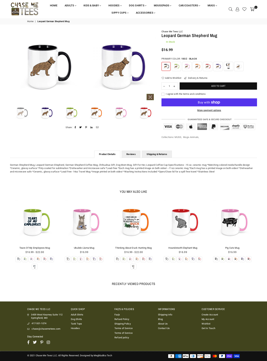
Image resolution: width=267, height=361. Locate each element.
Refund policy (121, 337)
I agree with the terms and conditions (185, 94)
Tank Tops (76, 323)
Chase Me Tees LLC (172, 31)
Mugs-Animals (191, 137)
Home (30, 21)
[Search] (230, 9)
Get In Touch (208, 328)
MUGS (212, 5)
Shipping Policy (122, 323)
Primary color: (179, 58)
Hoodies (75, 328)
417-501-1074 (39, 323)
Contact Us (164, 328)
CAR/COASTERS (189, 5)
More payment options (209, 110)
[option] (46, 66)
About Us (163, 323)
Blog (160, 319)
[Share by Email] (97, 127)
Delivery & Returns (197, 78)
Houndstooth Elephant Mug (133, 247)
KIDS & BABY (92, 5)
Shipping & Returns (157, 154)
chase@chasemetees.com (46, 328)
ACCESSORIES (145, 12)
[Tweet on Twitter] (80, 127)
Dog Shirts (76, 319)
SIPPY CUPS (119, 12)
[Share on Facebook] (75, 127)
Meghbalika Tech (103, 355)
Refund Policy (121, 319)
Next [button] (153, 66)
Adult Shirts (77, 314)
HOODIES (114, 5)
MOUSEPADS (162, 5)
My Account (208, 319)
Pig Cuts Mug (183, 247)
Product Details (107, 154)
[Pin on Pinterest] (86, 127)
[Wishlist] (244, 9)
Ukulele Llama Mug (35, 247)
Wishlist (206, 323)
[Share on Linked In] (92, 127)
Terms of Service (123, 328)
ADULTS (70, 5)
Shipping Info (165, 314)
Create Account (210, 314)
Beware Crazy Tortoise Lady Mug (232, 247)
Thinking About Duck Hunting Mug (84, 247)
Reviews (131, 154)
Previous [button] (11, 66)
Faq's (117, 314)
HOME (53, 5)
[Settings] (237, 9)
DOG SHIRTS (137, 5)
